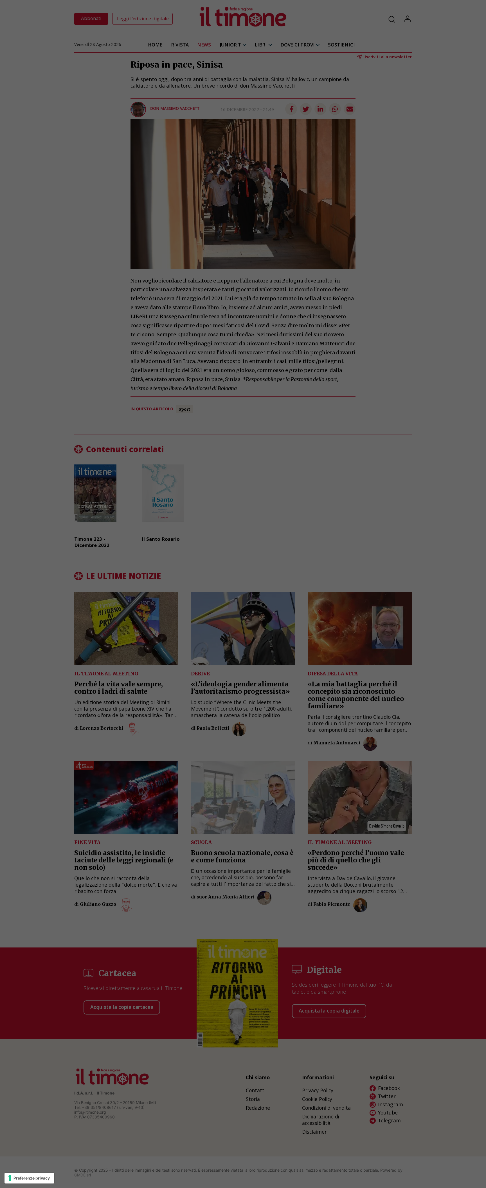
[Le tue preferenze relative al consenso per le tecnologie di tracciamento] (29, 1178)
